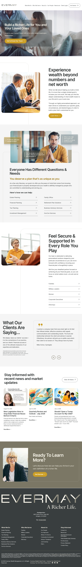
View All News (69, 379)
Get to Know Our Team (15, 41)
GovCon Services (50, 213)
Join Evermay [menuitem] (44, 541)
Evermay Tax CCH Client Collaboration (40, 563)
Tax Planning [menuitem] (4, 534)
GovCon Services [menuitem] (6, 546)
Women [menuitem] (23, 534)
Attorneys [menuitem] (23, 539)
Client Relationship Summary (65, 554)
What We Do (28, 5)
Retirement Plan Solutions (52, 203)
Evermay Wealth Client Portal (37, 561)
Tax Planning (14, 208)
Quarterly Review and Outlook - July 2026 (38, 412)
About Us (44, 5)
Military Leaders (54, 289)
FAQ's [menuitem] (42, 544)
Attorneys (52, 305)
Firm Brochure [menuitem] (64, 540)
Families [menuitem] (23, 530)
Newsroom (57, 5)
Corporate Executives (56, 299)
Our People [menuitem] (44, 530)
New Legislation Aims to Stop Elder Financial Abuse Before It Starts (14, 413)
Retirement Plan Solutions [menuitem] (8, 544)
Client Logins (64, 5)
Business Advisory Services (53, 208)
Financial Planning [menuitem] (6, 532)
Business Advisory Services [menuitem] (8, 541)
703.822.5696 (42, 520)
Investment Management (18, 213)
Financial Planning (16, 203)
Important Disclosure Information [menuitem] (66, 535)
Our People (50, 5)
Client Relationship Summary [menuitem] (68, 538)
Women (51, 294)
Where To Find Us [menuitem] (46, 534)
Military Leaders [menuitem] (25, 532)
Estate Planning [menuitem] (5, 530)
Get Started (73, 5)
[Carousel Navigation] (56, 357)
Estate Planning (15, 197)
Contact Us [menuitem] (64, 530)
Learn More (55, 116)
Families (51, 284)
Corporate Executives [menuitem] (27, 537)
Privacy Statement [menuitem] (65, 543)
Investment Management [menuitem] (7, 537)
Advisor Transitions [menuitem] (46, 539)
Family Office (48, 197)
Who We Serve (37, 5)
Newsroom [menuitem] (63, 532)
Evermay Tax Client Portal (53, 561)
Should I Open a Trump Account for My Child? (63, 412)
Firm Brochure (54, 554)
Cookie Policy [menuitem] (64, 545)
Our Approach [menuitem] (44, 532)
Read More (7, 429)
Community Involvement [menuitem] (47, 537)
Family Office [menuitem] (4, 539)
